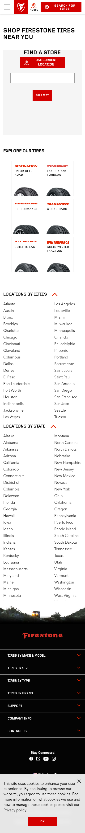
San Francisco (65, 397)
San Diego (63, 391)
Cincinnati (11, 344)
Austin (8, 311)
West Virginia (65, 596)
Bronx (8, 318)
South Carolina (66, 536)
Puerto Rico (63, 523)
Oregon (60, 509)
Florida (9, 503)
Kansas (9, 549)
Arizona (9, 456)
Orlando (61, 337)
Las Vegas (11, 417)
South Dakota (65, 543)
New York (62, 489)
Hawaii (9, 516)
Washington (64, 582)
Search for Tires (64, 7)
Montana (61, 436)
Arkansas (10, 450)
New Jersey (64, 469)
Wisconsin (62, 589)
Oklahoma (63, 503)
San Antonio (64, 384)
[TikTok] (38, 759)
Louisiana (11, 563)
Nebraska (62, 456)
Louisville (62, 311)
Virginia (60, 569)
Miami (59, 318)
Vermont (61, 576)
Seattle (60, 411)
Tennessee (63, 549)
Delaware (11, 496)
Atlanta (9, 304)
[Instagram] (54, 759)
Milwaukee (63, 324)
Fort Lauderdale (16, 384)
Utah (58, 563)
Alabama (10, 443)
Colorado (11, 469)
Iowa (7, 523)
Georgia (10, 509)
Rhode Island (65, 529)
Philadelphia (64, 344)
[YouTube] (46, 759)
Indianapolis (13, 404)
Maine (8, 582)
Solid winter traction (58, 249)
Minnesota (12, 596)
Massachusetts (15, 569)
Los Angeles (64, 304)
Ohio (58, 496)
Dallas (8, 364)
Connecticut (13, 476)
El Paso (9, 377)
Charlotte (11, 331)
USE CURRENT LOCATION (46, 62)
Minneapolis (64, 331)
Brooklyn (10, 324)
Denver (9, 371)
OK (42, 821)
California (11, 463)
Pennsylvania (65, 516)
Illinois (8, 536)
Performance (26, 209)
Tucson (60, 417)
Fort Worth (12, 391)
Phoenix (61, 351)
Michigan (11, 589)
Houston (10, 397)
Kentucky (11, 556)
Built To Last (26, 247)
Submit (42, 95)
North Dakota (65, 450)
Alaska (8, 436)
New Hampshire (67, 463)
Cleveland (11, 351)
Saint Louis (63, 371)
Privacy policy (15, 810)
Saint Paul (62, 377)
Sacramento (64, 364)
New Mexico (64, 476)
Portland (61, 357)
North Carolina (66, 443)
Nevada (60, 483)
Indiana (9, 543)
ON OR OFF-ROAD (24, 173)
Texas (59, 556)
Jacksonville (13, 411)
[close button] (79, 781)
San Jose (61, 404)
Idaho (8, 529)
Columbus (12, 357)
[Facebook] (31, 759)
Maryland (11, 576)
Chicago (10, 337)
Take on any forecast (57, 173)
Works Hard (57, 209)
